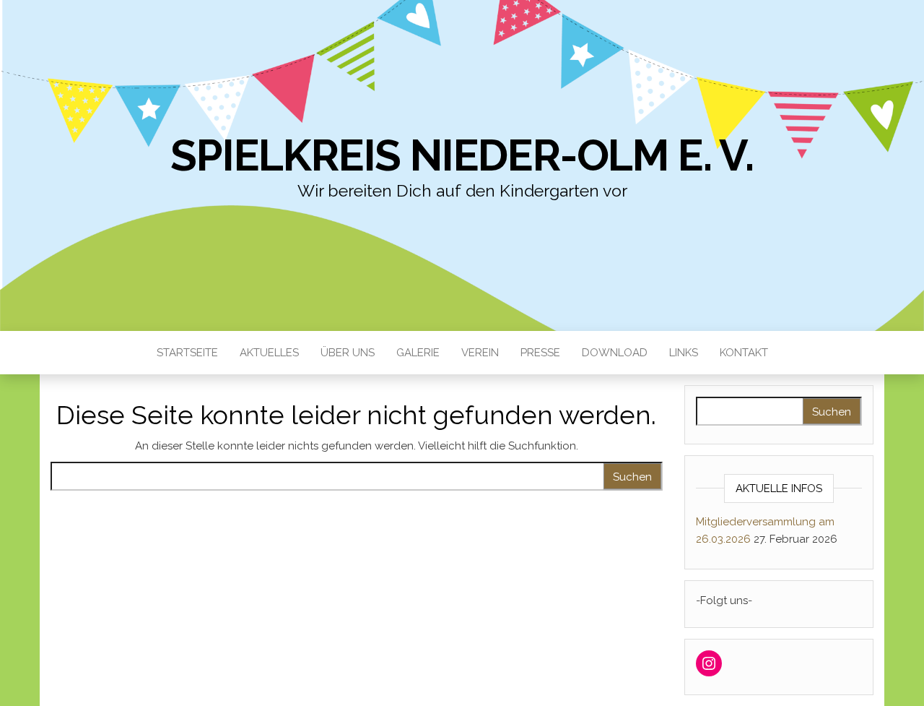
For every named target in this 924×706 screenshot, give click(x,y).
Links (683, 352)
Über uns (348, 352)
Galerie (418, 352)
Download (615, 352)
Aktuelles (269, 352)
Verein (480, 352)
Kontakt (744, 352)
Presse (540, 352)
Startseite (187, 352)
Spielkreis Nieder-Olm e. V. (462, 155)
